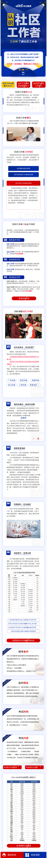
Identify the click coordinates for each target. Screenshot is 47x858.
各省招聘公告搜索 (32, 767)
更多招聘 (35, 855)
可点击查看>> (20, 254)
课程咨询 (12, 855)
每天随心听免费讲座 (10, 767)
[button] (38, 438)
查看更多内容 (23, 298)
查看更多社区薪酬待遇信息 (23, 640)
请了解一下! (23, 70)
